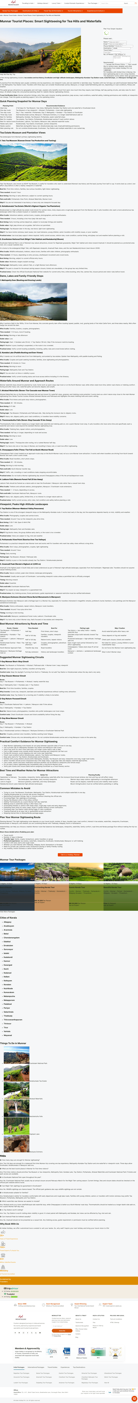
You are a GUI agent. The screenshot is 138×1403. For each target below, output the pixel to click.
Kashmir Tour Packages (66, 1373)
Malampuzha (9, 996)
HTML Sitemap (114, 1322)
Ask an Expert (5, 905)
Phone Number (109, 46)
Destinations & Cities (30, 11)
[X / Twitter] (31, 1332)
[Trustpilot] (15, 1332)
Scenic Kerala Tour (77, 887)
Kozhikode (8, 988)
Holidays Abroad (42, 3)
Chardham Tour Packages (67, 1377)
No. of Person (109, 54)
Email (106, 44)
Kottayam (8, 981)
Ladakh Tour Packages (21, 1382)
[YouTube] (40, 1332)
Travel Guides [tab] (52, 1367)
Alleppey (7, 922)
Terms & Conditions (116, 1319)
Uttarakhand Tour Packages (112, 1373)
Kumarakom (9, 992)
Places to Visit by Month (98, 1326)
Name (106, 42)
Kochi (6, 969)
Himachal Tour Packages (89, 1373)
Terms (69, 1334)
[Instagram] (23, 1332)
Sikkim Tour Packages (111, 1377)
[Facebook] (27, 1332)
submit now (107, 70)
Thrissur (7, 1024)
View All (106, 1382)
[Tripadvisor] (19, 1332)
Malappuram (9, 1000)
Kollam (6, 977)
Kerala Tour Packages (10, 11)
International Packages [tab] (36, 1367)
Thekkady (8, 1016)
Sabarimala (8, 1012)
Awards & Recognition (82, 1326)
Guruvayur (8, 949)
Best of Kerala (6, 887)
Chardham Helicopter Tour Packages (90, 1378)
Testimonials (79, 1322)
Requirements (108, 62)
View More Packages (7, 912)
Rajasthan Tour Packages (21, 1373)
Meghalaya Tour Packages (90, 1382)
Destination (108, 48)
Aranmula (8, 930)
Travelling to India (27, 3)
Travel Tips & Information (53, 11)
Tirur (6, 1027)
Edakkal (7, 942)
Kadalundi (8, 957)
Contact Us (96, 1319)
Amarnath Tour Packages (44, 1377)
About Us (78, 1319)
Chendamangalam (12, 938)
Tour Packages (92, 3)
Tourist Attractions (74, 11)
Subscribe (62, 1330)
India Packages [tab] (19, 1367)
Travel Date (108, 50)
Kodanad (7, 973)
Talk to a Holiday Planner (70, 855)
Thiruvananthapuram (13, 1020)
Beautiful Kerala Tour (112, 887)
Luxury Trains (56, 3)
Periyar (7, 1008)
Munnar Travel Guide (10, 15)
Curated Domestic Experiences (74, 3)
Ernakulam (8, 945)
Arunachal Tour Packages (21, 1377)
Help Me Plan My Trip (7, 74)
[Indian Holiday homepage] (21, 1318)
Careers (77, 1334)
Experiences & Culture (95, 11)
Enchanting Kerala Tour (45, 887)
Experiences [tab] (65, 1367)
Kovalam (7, 984)
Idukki (6, 953)
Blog (76, 1337)
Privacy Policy (120, 64)
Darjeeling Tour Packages (44, 1382)
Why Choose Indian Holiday (81, 1330)
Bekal (6, 934)
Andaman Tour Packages (66, 1382)
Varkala (7, 1031)
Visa (94, 1322)
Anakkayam (9, 926)
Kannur (7, 961)
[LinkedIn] (35, 1332)
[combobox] (108, 3)
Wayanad (8, 1035)
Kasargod (8, 965)
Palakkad (8, 1004)
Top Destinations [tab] (79, 1367)
